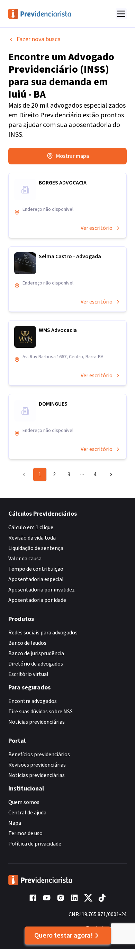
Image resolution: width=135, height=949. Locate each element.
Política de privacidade (34, 844)
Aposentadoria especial (36, 579)
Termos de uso (25, 833)
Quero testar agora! (63, 935)
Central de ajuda (27, 813)
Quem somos (23, 802)
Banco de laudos (27, 643)
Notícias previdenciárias (36, 722)
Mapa (14, 823)
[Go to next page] (109, 474)
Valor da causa (25, 558)
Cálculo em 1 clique (30, 527)
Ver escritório (96, 228)
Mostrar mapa (72, 156)
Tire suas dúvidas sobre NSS (40, 711)
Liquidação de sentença (35, 548)
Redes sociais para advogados (43, 633)
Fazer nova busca (39, 39)
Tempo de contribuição (35, 569)
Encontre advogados (32, 701)
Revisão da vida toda (32, 538)
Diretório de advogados (35, 664)
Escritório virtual (28, 674)
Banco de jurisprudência (36, 653)
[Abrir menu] (121, 13)
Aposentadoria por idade (37, 600)
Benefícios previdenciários (39, 754)
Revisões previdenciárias (37, 765)
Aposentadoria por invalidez (41, 590)
